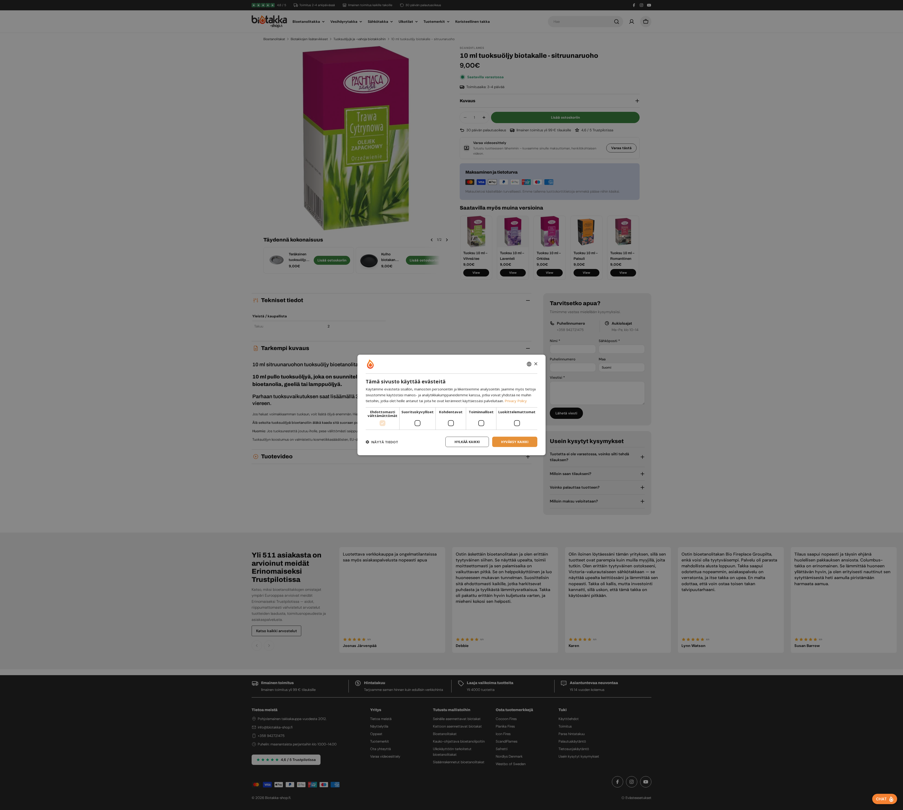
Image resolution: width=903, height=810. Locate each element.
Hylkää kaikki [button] (467, 441)
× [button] (535, 364)
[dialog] (451, 405)
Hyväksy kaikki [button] (514, 441)
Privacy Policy (516, 400)
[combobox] (529, 364)
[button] (382, 441)
